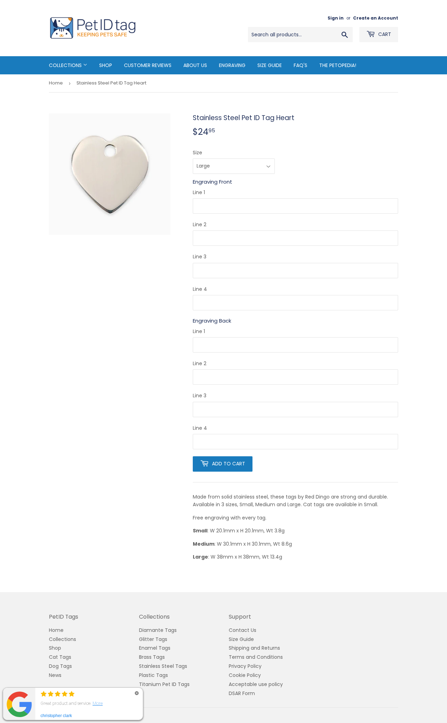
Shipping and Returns (254, 647)
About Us (195, 65)
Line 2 (199, 224)
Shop (105, 65)
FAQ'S (300, 65)
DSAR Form (242, 693)
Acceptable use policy (256, 684)
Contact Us (242, 630)
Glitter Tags (153, 639)
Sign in (336, 18)
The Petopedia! (337, 65)
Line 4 (200, 289)
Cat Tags (60, 657)
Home (56, 83)
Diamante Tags (158, 630)
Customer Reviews (147, 65)
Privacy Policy (245, 666)
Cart (384, 34)
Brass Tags (152, 657)
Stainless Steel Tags (163, 666)
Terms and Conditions (256, 657)
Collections (66, 65)
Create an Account (375, 18)
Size (197, 152)
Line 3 (199, 256)
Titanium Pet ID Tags (164, 684)
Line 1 (199, 192)
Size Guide (269, 65)
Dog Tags (60, 666)
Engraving (232, 65)
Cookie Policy (245, 675)
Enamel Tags (154, 647)
